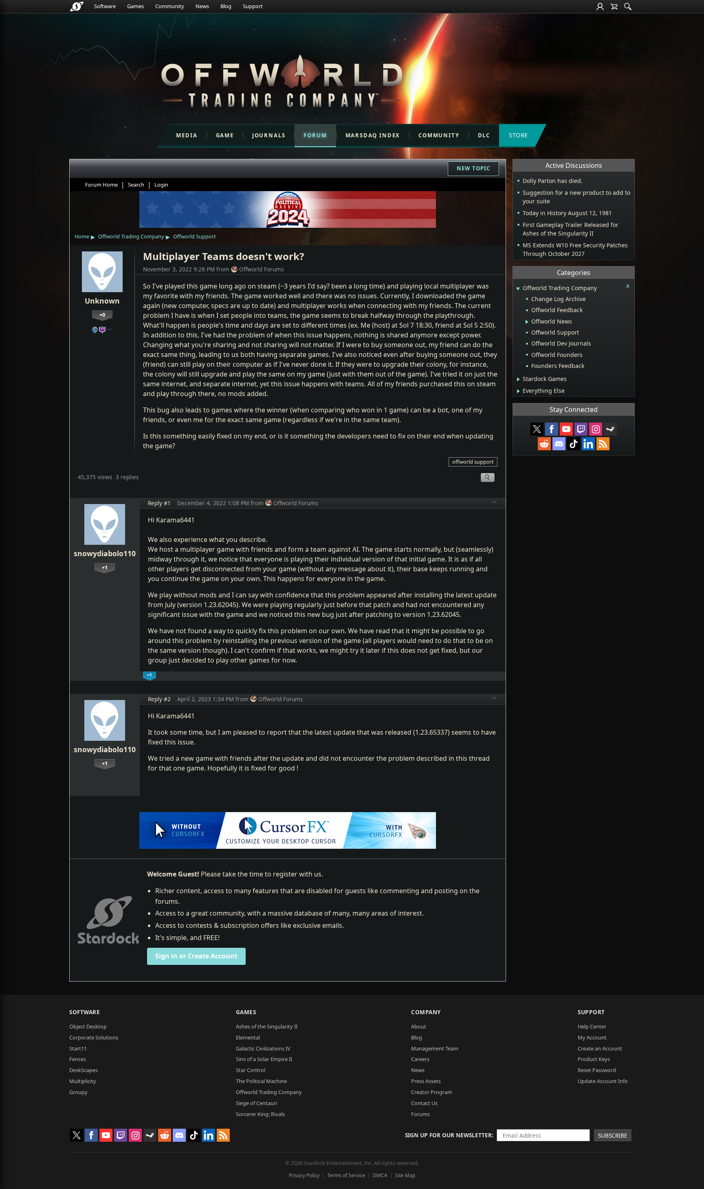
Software (105, 6)
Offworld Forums (261, 269)
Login (161, 184)
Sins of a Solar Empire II (264, 1059)
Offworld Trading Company (131, 236)
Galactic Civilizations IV (263, 1048)
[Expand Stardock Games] (518, 379)
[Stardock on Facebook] (551, 429)
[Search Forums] (628, 6)
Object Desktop (88, 1026)
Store (518, 135)
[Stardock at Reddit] (544, 443)
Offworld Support (194, 236)
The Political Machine (261, 1081)
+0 (102, 314)
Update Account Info (603, 1081)
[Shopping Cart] (614, 6)
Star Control (250, 1070)
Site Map (405, 1175)
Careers (420, 1059)
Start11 (78, 1048)
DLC (484, 135)
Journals (269, 135)
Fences (77, 1059)
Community (169, 6)
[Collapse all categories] (628, 286)
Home (82, 236)
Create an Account (600, 1048)
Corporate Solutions (93, 1037)
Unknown (102, 301)
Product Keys (594, 1059)
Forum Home (101, 184)
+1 (105, 567)
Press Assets (426, 1081)
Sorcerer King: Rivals (260, 1114)
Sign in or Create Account (196, 955)
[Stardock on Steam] (610, 429)
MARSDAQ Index (372, 135)
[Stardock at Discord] (559, 443)
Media (186, 135)
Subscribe (612, 1135)
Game (225, 135)
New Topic (473, 168)
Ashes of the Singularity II (266, 1026)
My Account (592, 1037)
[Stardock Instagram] (595, 429)
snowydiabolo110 (105, 553)
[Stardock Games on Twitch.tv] (581, 429)
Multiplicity (82, 1081)
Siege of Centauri (256, 1103)
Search (136, 184)
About (418, 1026)
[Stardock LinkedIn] (588, 443)
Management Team (434, 1048)
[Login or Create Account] (600, 6)
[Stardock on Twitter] (537, 429)
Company (426, 1012)
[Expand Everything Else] (518, 391)
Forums (420, 1114)
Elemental (248, 1037)
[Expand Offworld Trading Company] (518, 288)
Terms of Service (346, 1175)
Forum (315, 135)
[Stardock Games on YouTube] (566, 429)
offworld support (473, 461)
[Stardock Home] (77, 6)
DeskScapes (83, 1070)
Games (135, 6)
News (202, 6)
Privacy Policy (304, 1175)
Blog (225, 6)
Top (494, 503)
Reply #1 (159, 503)
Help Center (592, 1026)
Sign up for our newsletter (448, 1135)
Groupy (78, 1092)
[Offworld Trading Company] (281, 79)
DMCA (380, 1175)
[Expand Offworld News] (527, 322)
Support (253, 6)
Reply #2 (159, 699)
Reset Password (597, 1070)
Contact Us (424, 1103)
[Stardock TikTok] (573, 443)
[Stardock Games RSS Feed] (603, 443)
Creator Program (431, 1092)
